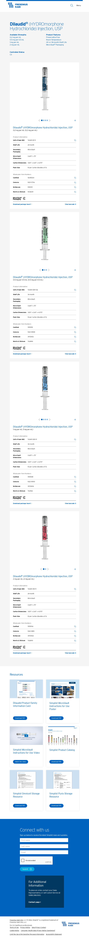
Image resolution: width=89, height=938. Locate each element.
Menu (78, 5)
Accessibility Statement (54, 934)
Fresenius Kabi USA (16, 920)
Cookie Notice (14, 930)
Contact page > (35, 902)
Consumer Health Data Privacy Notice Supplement (38, 930)
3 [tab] (45, 120)
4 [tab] (47, 120)
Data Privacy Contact (39, 927)
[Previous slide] (39, 120)
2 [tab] (43, 120)
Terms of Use (14, 927)
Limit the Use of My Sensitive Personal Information (27, 934)
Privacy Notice (25, 927)
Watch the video (20, 762)
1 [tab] (41, 120)
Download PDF (20, 718)
